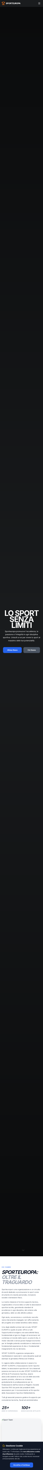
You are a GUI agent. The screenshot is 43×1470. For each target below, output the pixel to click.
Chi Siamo (32, 650)
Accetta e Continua (21, 1465)
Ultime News (12, 650)
